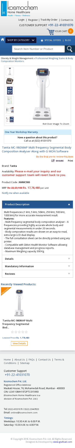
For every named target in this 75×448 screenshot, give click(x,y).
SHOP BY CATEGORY (19, 40)
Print (70, 160)
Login (21, 19)
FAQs (32, 359)
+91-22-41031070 (60, 25)
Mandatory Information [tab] (19, 266)
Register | (34, 20)
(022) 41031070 (15, 409)
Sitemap (25, 363)
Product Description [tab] (17, 204)
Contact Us (67, 20)
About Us (19, 359)
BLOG (68, 40)
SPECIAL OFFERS (52, 40)
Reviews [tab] (10, 273)
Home (7, 359)
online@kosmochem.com (24, 412)
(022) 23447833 (32, 409)
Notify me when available (15, 193)
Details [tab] (9, 258)
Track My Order (49, 19)
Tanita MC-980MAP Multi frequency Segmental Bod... (17, 324)
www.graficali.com (62, 441)
